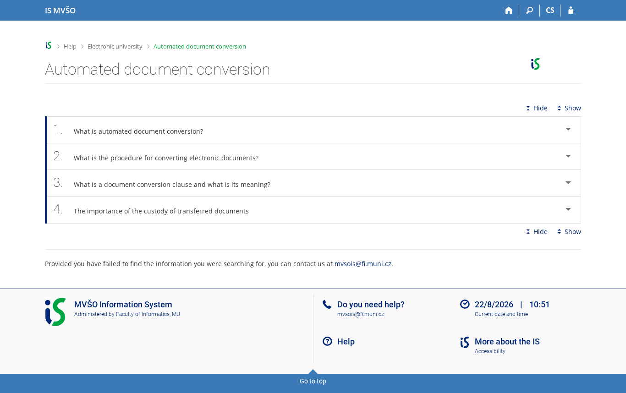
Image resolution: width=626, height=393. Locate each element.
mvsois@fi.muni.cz (363, 263)
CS (550, 10)
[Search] (529, 10)
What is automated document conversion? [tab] (128, 129)
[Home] (509, 10)
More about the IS (507, 341)
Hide (540, 108)
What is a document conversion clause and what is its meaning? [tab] (161, 182)
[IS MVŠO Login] (570, 10)
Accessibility (490, 351)
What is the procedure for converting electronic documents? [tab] (155, 156)
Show (573, 108)
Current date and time (501, 314)
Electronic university (115, 46)
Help (70, 46)
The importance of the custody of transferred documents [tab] (151, 209)
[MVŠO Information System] (49, 45)
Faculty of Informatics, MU (148, 314)
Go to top (313, 381)
